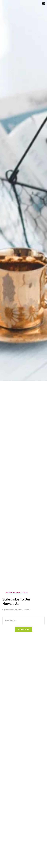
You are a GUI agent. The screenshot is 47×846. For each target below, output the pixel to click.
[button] (43, 3)
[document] (23, 423)
